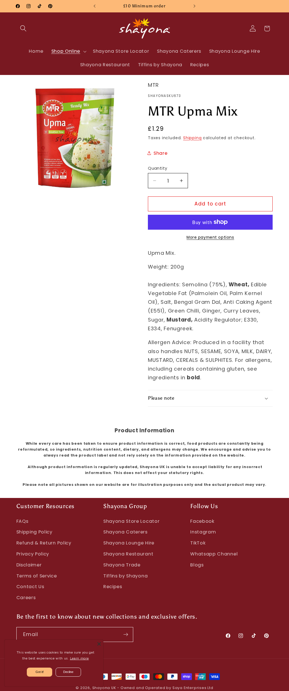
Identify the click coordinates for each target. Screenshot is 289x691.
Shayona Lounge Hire (128, 543)
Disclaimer (29, 565)
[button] (23, 28)
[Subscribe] (126, 634)
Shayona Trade (122, 565)
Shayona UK (104, 687)
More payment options (210, 237)
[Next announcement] (194, 6)
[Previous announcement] (94, 6)
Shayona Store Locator (131, 521)
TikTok (197, 543)
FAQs (22, 521)
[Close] (99, 644)
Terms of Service (36, 576)
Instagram (203, 532)
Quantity (157, 168)
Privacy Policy (32, 554)
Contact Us (30, 586)
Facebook (202, 521)
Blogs (196, 565)
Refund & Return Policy (43, 543)
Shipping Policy (34, 532)
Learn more (79, 658)
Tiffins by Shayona (125, 576)
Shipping (192, 138)
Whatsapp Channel (214, 554)
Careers (26, 597)
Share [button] (160, 153)
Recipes (112, 586)
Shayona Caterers (125, 532)
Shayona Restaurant (128, 554)
